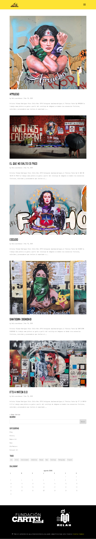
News (11, 443)
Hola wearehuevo (17, 98)
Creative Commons (78, 534)
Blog (11, 432)
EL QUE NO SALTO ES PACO (23, 164)
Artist (16, 460)
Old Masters (13, 446)
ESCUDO (14, 240)
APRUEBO (14, 94)
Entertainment (25, 460)
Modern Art (13, 439)
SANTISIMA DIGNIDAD (20, 319)
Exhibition (34, 460)
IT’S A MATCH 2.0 (19, 392)
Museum (41, 460)
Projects (69, 460)
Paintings (53, 460)
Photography (61, 460)
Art (11, 460)
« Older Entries (15, 414)
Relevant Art (14, 450)
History (12, 436)
